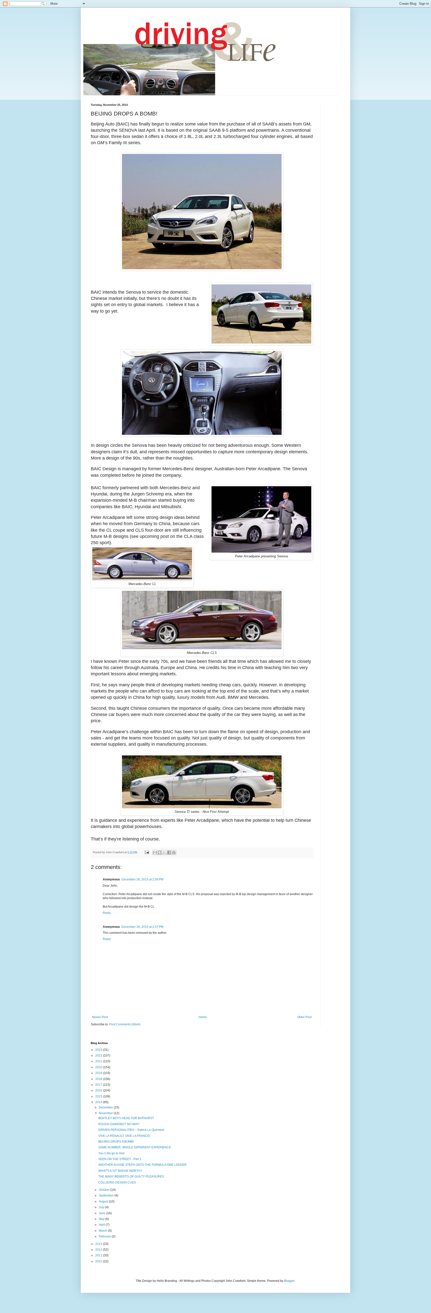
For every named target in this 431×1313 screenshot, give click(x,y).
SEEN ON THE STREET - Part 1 (119, 1159)
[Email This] (154, 852)
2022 (99, 1055)
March (103, 1230)
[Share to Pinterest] (173, 852)
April (102, 1224)
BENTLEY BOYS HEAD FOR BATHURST (126, 1118)
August (104, 1201)
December (106, 1107)
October (104, 1190)
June (102, 1213)
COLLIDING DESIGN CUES (117, 1182)
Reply (107, 913)
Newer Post (100, 1017)
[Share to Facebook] (169, 852)
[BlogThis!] (159, 852)
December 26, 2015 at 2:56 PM (142, 879)
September (106, 1195)
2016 (99, 1090)
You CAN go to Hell (111, 1153)
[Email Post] (146, 852)
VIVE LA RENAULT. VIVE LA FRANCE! (124, 1136)
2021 (99, 1061)
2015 (99, 1096)
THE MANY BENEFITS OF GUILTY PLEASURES (131, 1176)
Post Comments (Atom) (124, 1024)
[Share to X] (164, 852)
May (102, 1219)
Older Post (304, 1017)
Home (203, 1017)
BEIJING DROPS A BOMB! (116, 1141)
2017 (99, 1084)
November (106, 1113)
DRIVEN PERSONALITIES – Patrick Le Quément (131, 1130)
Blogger (289, 1281)
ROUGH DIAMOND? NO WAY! (118, 1124)
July (102, 1207)
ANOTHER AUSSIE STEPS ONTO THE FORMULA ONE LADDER (142, 1165)
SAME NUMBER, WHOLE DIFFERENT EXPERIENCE (134, 1147)
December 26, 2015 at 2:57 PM (142, 927)
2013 (99, 1244)
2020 (99, 1067)
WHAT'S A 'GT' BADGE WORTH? (120, 1171)
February (105, 1236)
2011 (99, 1255)
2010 (99, 1261)
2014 (99, 1102)
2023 (99, 1050)
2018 (99, 1079)
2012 (99, 1249)
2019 (99, 1073)
